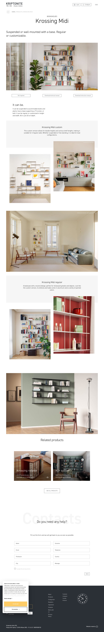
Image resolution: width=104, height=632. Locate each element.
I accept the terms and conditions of (17, 613)
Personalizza (15, 609)
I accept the (19, 569)
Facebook (65, 594)
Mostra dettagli (7, 598)
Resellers (50, 602)
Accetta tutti (15, 604)
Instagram (65, 596)
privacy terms (26, 569)
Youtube (64, 598)
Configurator (51, 599)
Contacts (50, 607)
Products (50, 597)
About (49, 594)
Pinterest (65, 600)
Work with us (51, 611)
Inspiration (51, 605)
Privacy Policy (50, 615)
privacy (12, 614)
